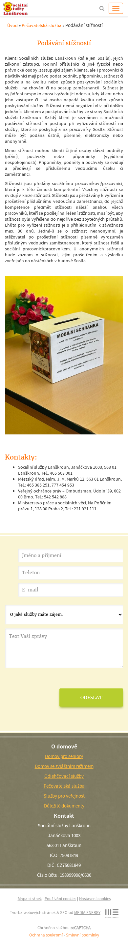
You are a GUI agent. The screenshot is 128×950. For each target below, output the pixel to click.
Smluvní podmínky (82, 935)
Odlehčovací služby (64, 776)
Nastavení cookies (95, 899)
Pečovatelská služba (41, 25)
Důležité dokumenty (64, 806)
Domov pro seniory (64, 756)
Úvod (12, 25)
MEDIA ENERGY (87, 912)
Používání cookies (60, 899)
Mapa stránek (30, 899)
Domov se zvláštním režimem (64, 766)
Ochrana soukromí (46, 935)
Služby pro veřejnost (64, 796)
